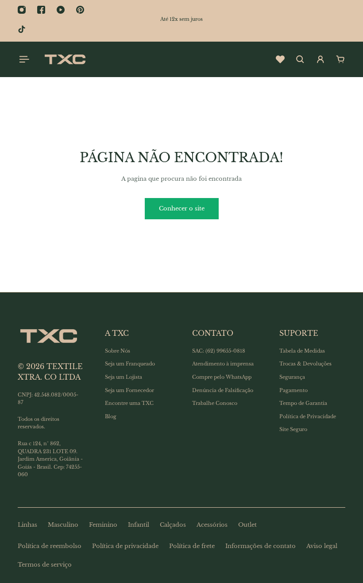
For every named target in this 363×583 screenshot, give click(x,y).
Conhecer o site (182, 208)
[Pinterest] (80, 9)
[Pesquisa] (300, 59)
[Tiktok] (21, 29)
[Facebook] (41, 9)
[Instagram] (21, 9)
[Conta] (320, 59)
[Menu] (23, 59)
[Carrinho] (340, 59)
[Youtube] (60, 9)
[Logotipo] (65, 59)
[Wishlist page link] (280, 59)
